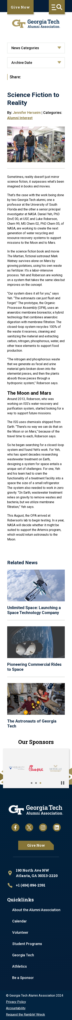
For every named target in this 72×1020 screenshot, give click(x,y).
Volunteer (20, 932)
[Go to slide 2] (36, 783)
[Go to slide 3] (40, 783)
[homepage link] (36, 23)
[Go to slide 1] (31, 783)
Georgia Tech (23, 955)
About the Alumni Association (36, 910)
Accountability (16, 1008)
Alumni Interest (20, 118)
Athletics (19, 966)
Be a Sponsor (23, 978)
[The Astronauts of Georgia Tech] (36, 699)
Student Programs (27, 944)
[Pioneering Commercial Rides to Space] (36, 642)
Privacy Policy (16, 1002)
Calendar (19, 921)
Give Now (20, 7)
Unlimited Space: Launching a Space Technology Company (34, 610)
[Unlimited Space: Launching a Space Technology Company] (36, 585)
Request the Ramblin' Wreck (25, 1014)
